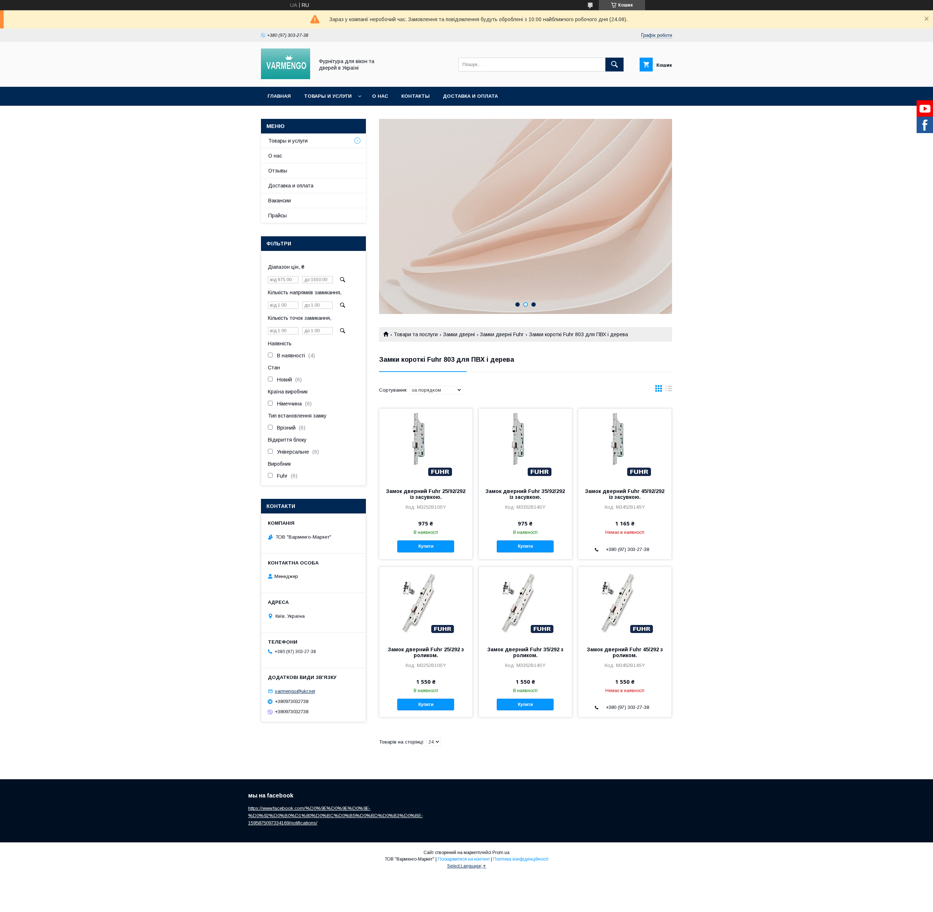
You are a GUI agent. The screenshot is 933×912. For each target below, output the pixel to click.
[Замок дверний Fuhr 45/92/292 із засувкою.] (624, 445)
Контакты (415, 96)
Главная (279, 96)
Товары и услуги (328, 96)
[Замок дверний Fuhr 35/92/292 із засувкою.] (525, 445)
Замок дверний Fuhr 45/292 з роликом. (625, 652)
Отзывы (277, 171)
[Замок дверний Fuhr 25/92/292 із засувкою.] (425, 445)
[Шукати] (614, 64)
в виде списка (668, 390)
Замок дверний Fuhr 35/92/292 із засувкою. (525, 494)
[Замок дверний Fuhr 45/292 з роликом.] (624, 603)
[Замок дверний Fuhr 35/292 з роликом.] (525, 603)
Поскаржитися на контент (464, 859)
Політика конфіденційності (521, 859)
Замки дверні (459, 334)
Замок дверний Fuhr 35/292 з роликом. (525, 652)
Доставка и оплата (470, 96)
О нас (380, 96)
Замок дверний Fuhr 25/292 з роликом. (426, 652)
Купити (425, 546)
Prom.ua (501, 852)
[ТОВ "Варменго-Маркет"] (285, 77)
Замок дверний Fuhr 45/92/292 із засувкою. (624, 494)
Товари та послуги (416, 334)
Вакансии (279, 200)
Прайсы (277, 215)
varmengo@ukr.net (295, 691)
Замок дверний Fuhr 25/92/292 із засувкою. (425, 494)
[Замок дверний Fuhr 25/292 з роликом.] (425, 603)
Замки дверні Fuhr (502, 334)
